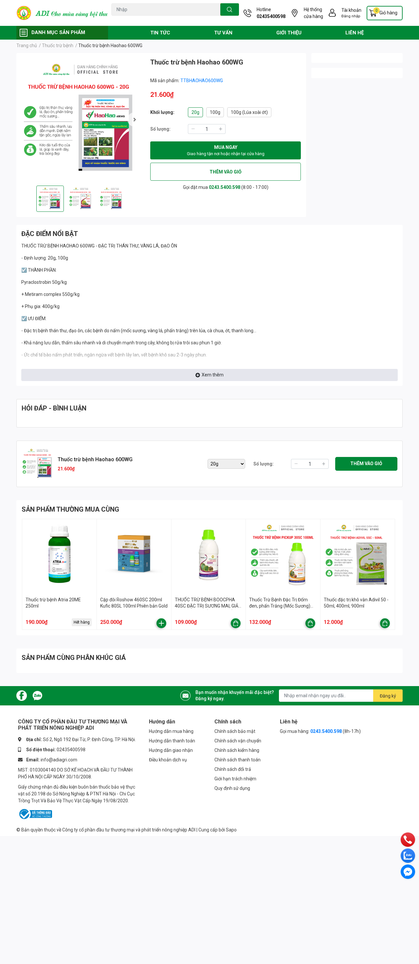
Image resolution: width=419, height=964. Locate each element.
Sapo (231, 829)
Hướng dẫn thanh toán (172, 740)
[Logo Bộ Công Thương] (35, 813)
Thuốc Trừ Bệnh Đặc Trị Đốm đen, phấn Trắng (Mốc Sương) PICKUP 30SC (279, 606)
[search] (229, 9)
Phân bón (167, 19)
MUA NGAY (225, 150)
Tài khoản (351, 10)
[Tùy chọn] (236, 623)
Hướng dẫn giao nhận (171, 750)
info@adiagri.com (59, 759)
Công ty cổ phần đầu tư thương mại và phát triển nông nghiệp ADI (128, 829)
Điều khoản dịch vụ (168, 759)
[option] (81, 119)
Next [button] (134, 119)
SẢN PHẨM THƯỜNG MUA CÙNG (70, 509)
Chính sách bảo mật (234, 731)
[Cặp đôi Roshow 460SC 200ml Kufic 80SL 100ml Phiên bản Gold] (134, 556)
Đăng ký (388, 696)
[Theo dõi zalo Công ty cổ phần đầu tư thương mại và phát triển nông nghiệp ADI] (37, 695)
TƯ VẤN (223, 33)
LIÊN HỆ (354, 33)
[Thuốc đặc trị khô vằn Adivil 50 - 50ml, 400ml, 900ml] (357, 556)
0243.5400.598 (224, 187)
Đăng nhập (350, 16)
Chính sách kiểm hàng (236, 750)
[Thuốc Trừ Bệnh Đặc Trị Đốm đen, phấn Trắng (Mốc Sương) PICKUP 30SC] (283, 556)
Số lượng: (160, 129)
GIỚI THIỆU (288, 33)
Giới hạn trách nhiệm (235, 778)
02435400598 (271, 16)
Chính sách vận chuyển (237, 740)
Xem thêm (213, 374)
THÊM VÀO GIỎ (226, 171)
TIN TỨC (160, 33)
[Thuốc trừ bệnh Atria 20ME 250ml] (59, 556)
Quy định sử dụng (232, 788)
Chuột (133, 19)
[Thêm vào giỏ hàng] (161, 623)
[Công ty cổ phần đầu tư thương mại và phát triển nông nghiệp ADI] (62, 13)
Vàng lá (149, 19)
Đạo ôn (117, 19)
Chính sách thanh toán (237, 759)
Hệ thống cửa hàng (313, 13)
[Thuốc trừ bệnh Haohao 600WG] (81, 119)
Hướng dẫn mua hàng (171, 731)
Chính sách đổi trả (232, 769)
